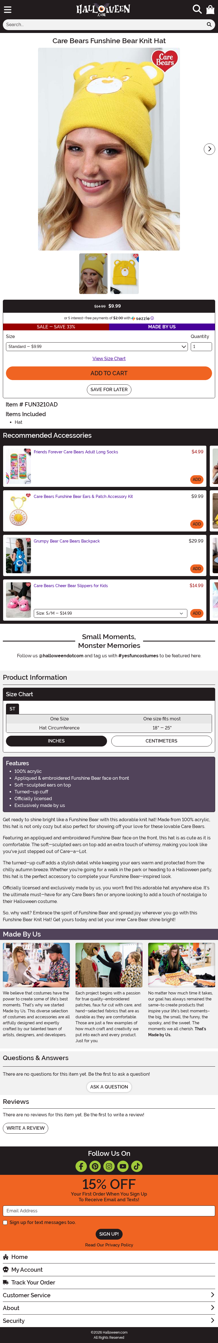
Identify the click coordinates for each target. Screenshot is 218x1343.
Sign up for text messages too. (43, 1222)
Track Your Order (33, 1282)
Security (14, 1320)
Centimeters (161, 741)
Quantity (200, 336)
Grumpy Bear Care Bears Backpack (67, 541)
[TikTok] (136, 1166)
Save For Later (109, 389)
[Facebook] (81, 1166)
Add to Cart (109, 373)
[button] (210, 9)
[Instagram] (109, 1166)
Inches (56, 741)
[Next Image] (209, 149)
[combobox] (103, 24)
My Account (27, 1269)
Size (10, 336)
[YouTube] (123, 1166)
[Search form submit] (209, 24)
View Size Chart (109, 358)
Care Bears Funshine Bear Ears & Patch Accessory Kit (83, 496)
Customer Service (27, 1295)
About (11, 1308)
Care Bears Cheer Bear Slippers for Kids (71, 585)
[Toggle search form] (197, 9)
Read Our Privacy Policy (109, 1245)
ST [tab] (12, 709)
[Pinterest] (95, 1166)
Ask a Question (109, 1087)
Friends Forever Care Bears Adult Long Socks (76, 452)
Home (19, 1257)
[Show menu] (7, 9)
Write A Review (26, 1128)
